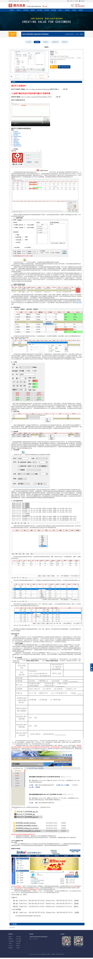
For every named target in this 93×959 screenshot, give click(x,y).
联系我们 (77, 1)
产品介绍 (76, 34)
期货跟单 (33, 10)
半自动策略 (46, 10)
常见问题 (67, 10)
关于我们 (74, 10)
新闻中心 (19, 10)
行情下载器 (39, 10)
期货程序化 (64, 41)
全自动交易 (25, 10)
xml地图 (18, 947)
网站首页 (12, 10)
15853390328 (35, 938)
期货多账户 (45, 41)
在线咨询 (55, 66)
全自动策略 (53, 10)
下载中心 (60, 10)
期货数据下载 (55, 41)
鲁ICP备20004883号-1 (60, 954)
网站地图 (82, 1)
